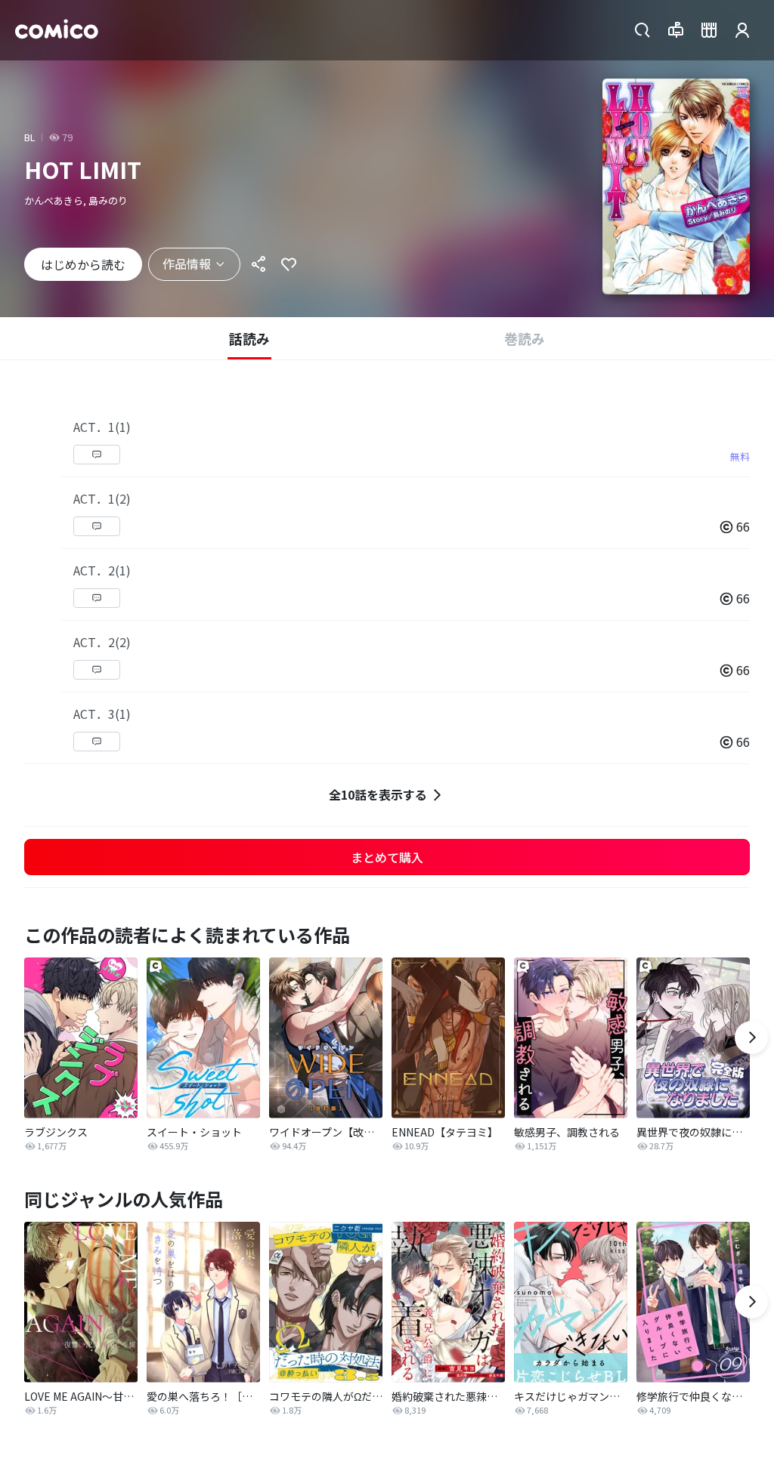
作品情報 (187, 263)
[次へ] (751, 1037)
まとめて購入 (387, 857)
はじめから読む (83, 264)
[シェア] (258, 264)
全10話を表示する (378, 794)
